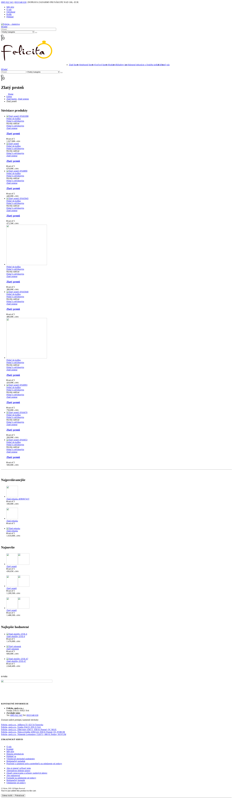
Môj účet (10, 7)
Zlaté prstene (11, 128)
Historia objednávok (15, 754)
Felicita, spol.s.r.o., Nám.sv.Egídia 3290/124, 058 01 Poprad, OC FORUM (33, 732)
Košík (9, 14)
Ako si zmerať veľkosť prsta (18, 768)
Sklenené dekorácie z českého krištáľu (144, 65)
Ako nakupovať (13, 775)
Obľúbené (10, 12)
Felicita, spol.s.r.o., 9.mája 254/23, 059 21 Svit (21, 727)
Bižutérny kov (122, 65)
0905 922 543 (7, 2)
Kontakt (9, 749)
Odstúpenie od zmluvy (16, 783)
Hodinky (112, 65)
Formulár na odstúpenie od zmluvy (21, 778)
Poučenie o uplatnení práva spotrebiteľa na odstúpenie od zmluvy (34, 763)
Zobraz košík (7, 795)
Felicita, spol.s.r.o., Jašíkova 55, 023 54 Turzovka (22, 725)
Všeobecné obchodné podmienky (20, 759)
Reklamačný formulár (15, 780)
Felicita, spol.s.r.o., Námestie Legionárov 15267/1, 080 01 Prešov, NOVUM (33, 734)
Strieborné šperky (86, 65)
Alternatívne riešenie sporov (18, 770)
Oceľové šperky (101, 65)
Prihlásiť (10, 17)
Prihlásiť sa (11, 756)
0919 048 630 (20, 2)
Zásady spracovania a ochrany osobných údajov (26, 773)
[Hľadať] (36, 32)
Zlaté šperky (74, 65)
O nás (8, 9)
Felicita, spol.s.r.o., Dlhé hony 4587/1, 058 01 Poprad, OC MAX (28, 729)
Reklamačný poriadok (15, 761)
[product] (119, 116)
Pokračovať (19, 795)
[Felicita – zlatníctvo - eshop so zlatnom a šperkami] (10, 24)
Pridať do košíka (13, 118)
